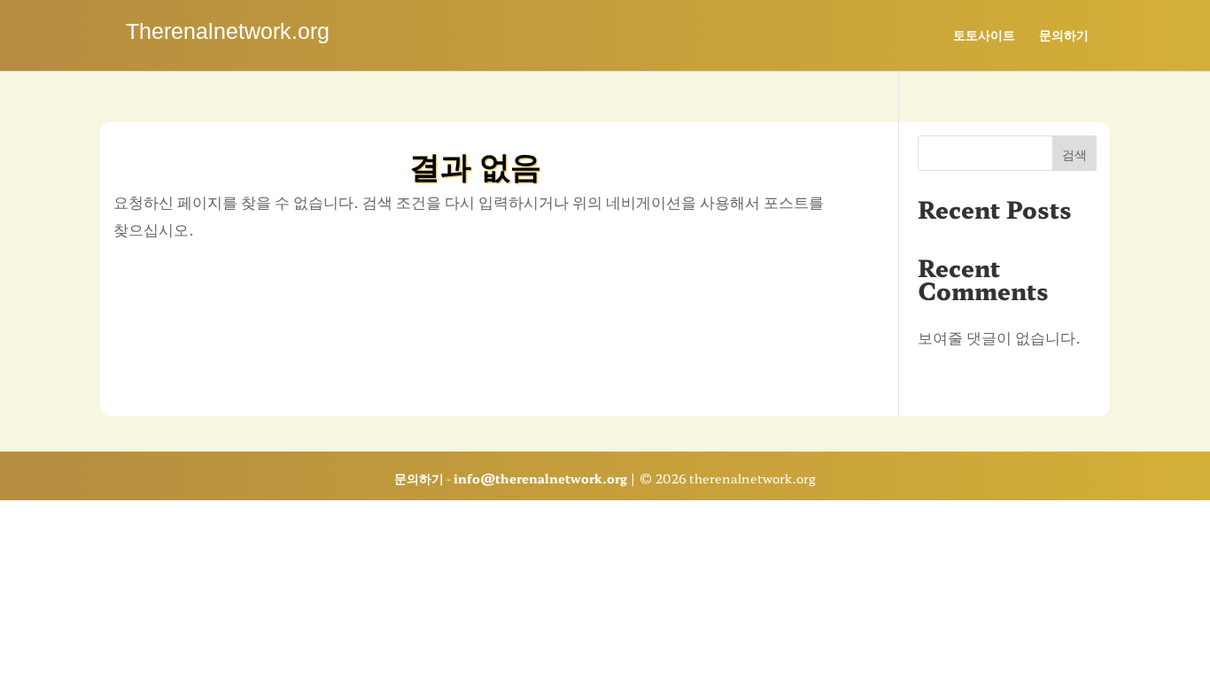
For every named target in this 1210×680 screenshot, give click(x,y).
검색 (1074, 154)
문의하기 (1064, 35)
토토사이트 (984, 35)
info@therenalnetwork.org (540, 478)
